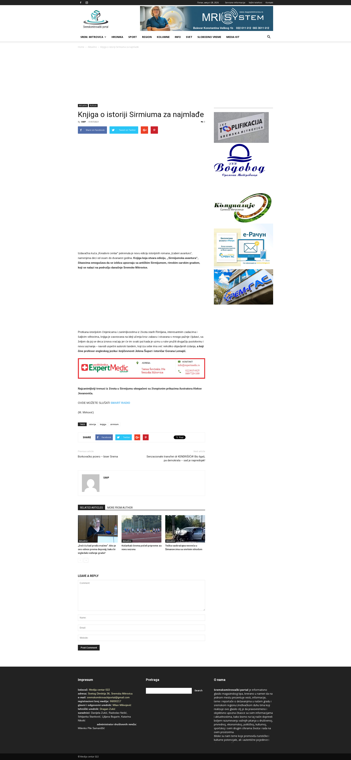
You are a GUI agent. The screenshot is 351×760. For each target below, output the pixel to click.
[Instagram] (86, 2)
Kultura (93, 105)
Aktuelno (92, 47)
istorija (92, 424)
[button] (268, 37)
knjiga (103, 424)
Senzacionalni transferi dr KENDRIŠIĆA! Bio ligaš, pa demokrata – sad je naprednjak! (176, 458)
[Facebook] (80, 2)
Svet (189, 37)
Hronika (117, 37)
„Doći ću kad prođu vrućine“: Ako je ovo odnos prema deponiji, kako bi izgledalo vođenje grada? (97, 549)
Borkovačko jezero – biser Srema (98, 456)
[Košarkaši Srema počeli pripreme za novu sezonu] (141, 529)
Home (81, 47)
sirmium (114, 424)
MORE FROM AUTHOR (120, 507)
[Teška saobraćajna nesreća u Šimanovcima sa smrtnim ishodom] (185, 529)
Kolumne (163, 37)
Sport (132, 37)
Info (178, 37)
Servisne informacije (235, 2)
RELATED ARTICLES (91, 507)
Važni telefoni (255, 2)
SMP (83, 121)
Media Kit (232, 37)
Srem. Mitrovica (91, 37)
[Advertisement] (175, 76)
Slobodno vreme (209, 37)
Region (147, 37)
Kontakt (269, 2)
